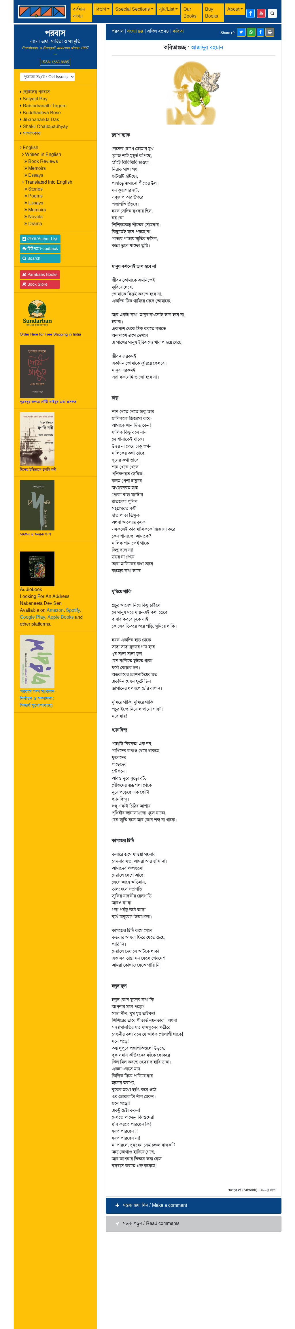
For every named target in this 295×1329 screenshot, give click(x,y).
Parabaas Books (41, 274)
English (30, 147)
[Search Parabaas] (272, 13)
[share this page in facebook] (260, 32)
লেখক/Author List (41, 238)
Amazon (55, 610)
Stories (35, 189)
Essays (35, 175)
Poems (35, 196)
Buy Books (211, 12)
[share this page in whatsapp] (251, 32)
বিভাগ (101, 9)
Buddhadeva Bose (42, 113)
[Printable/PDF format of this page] (269, 32)
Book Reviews (43, 161)
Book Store (37, 284)
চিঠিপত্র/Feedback (42, 248)
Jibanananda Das (41, 119)
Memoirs (37, 168)
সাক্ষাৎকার (31, 133)
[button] (193, 1206)
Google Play (32, 617)
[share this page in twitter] (241, 32)
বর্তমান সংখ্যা (79, 12)
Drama (35, 224)
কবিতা (178, 31)
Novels (35, 217)
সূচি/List (166, 9)
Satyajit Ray (35, 99)
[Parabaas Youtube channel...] (261, 13)
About (233, 9)
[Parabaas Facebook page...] (250, 13)
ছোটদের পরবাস (36, 92)
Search (33, 258)
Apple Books (61, 617)
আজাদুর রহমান (207, 47)
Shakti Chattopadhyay (45, 126)
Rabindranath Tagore (45, 106)
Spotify (73, 610)
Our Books (190, 12)
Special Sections (132, 9)
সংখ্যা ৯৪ (135, 31)
